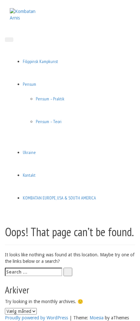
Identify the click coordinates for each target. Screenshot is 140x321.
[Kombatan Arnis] (26, 14)
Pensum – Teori (49, 121)
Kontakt (29, 175)
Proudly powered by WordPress (36, 317)
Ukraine (29, 152)
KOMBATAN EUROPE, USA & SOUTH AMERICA (59, 198)
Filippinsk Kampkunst (40, 61)
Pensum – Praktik (50, 99)
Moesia (97, 317)
